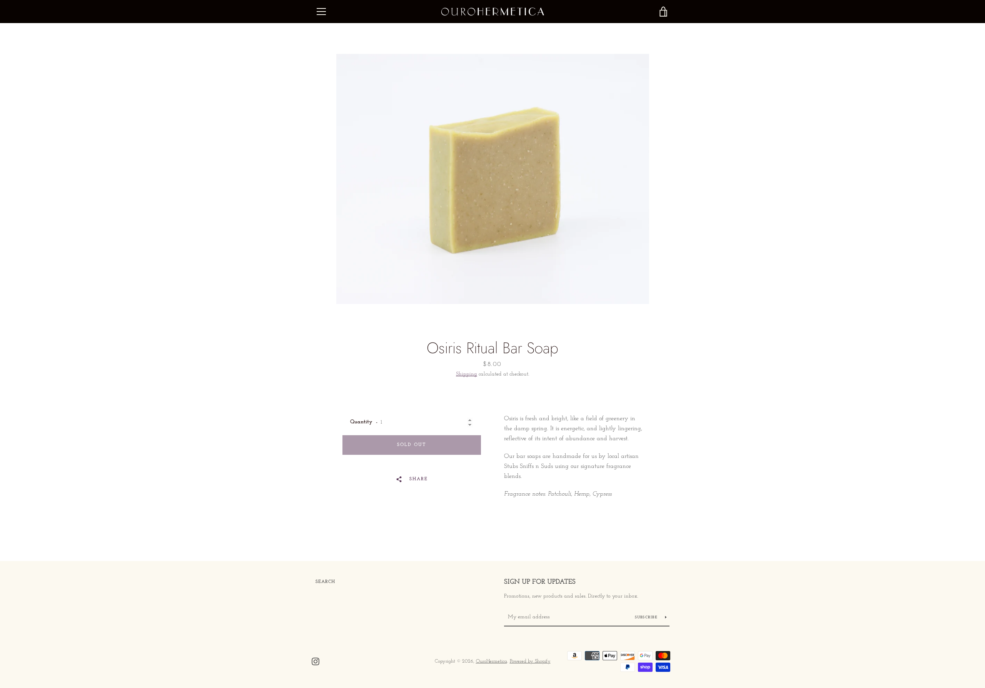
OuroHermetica (491, 661)
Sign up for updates (540, 582)
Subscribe (647, 617)
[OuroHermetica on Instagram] (315, 661)
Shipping (466, 374)
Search (325, 581)
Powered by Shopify (530, 661)
